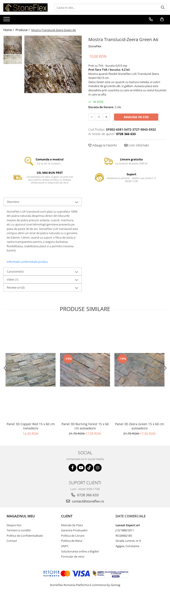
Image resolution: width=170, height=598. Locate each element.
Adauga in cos (136, 117)
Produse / (23, 30)
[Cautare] (163, 7)
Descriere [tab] (13, 202)
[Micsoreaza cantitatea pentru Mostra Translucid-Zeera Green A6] (91, 117)
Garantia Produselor (74, 530)
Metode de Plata (72, 525)
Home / (9, 30)
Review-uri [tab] (16, 287)
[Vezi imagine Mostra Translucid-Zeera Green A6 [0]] (13, 45)
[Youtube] (81, 468)
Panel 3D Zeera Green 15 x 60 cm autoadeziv (139, 426)
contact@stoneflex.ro (87, 501)
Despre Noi (14, 525)
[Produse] (7, 20)
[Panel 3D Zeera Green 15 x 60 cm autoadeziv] (139, 370)
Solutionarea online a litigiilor (80, 551)
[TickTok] (89, 468)
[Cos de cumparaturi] (162, 19)
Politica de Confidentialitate (25, 536)
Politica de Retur (72, 541)
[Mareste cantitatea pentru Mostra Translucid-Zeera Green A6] (106, 117)
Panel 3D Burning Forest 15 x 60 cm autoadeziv (85, 426)
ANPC (65, 546)
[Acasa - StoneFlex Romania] (25, 7)
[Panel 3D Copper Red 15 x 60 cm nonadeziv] (31, 370)
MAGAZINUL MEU (21, 516)
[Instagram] (98, 468)
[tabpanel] (53, 64)
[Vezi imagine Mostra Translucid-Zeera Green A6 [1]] (13, 59)
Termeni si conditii (19, 530)
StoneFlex (94, 46)
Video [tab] (12, 279)
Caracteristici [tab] (15, 271)
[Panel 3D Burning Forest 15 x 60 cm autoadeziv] (85, 370)
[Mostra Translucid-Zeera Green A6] (53, 64)
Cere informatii (138, 145)
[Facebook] (72, 468)
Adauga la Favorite (104, 145)
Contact (12, 541)
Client (66, 516)
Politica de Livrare (72, 536)
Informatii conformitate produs (27, 262)
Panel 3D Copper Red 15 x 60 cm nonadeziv (31, 426)
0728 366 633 (87, 495)
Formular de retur (73, 556)
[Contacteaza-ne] (151, 19)
